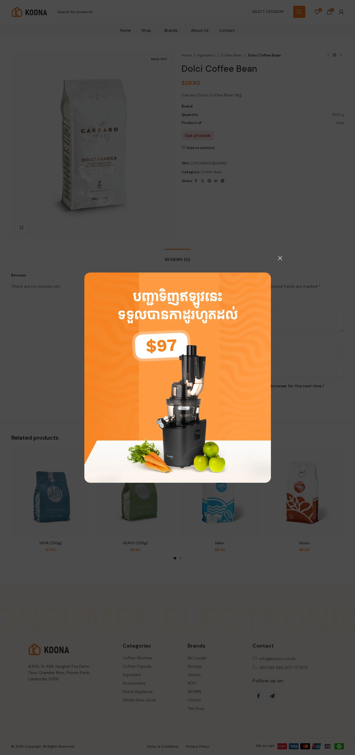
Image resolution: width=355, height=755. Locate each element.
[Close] (280, 258)
